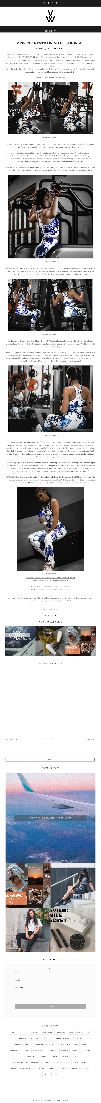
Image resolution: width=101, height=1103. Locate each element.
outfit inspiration (80, 1062)
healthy (75, 1050)
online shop (58, 1062)
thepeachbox (76, 1068)
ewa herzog (22, 1038)
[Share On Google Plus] (52, 615)
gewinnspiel (52, 1050)
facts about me (36, 1038)
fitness (54, 1044)
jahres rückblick (30, 1056)
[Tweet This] (45, 615)
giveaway (64, 1050)
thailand (64, 1068)
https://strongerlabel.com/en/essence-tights (53, 589)
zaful (55, 1074)
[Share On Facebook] (48, 615)
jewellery (44, 1056)
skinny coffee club (27, 1068)
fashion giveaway (62, 1038)
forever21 (25, 1050)
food (84, 1044)
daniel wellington (76, 1032)
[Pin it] (55, 615)
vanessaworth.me (50, 1100)
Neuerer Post (12, 740)
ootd (68, 1062)
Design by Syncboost (62, 1100)
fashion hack (78, 1038)
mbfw (74, 1056)
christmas (34, 1032)
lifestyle (55, 1056)
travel (87, 1068)
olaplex (46, 1062)
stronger (41, 1068)
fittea (76, 1044)
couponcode (60, 1032)
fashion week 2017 (22, 1044)
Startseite (50, 739)
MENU (52, 30)
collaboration (47, 1032)
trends (46, 1074)
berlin (13, 1032)
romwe (13, 1068)
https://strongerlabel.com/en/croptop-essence (52, 586)
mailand (65, 1056)
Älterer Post (89, 740)
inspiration (86, 1050)
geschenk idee (38, 1050)
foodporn (13, 1050)
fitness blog (65, 1044)
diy (88, 1032)
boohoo (23, 1032)
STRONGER (11, 60)
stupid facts (53, 1068)
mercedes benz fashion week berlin (26, 1062)
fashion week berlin (40, 1044)
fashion (49, 1038)
